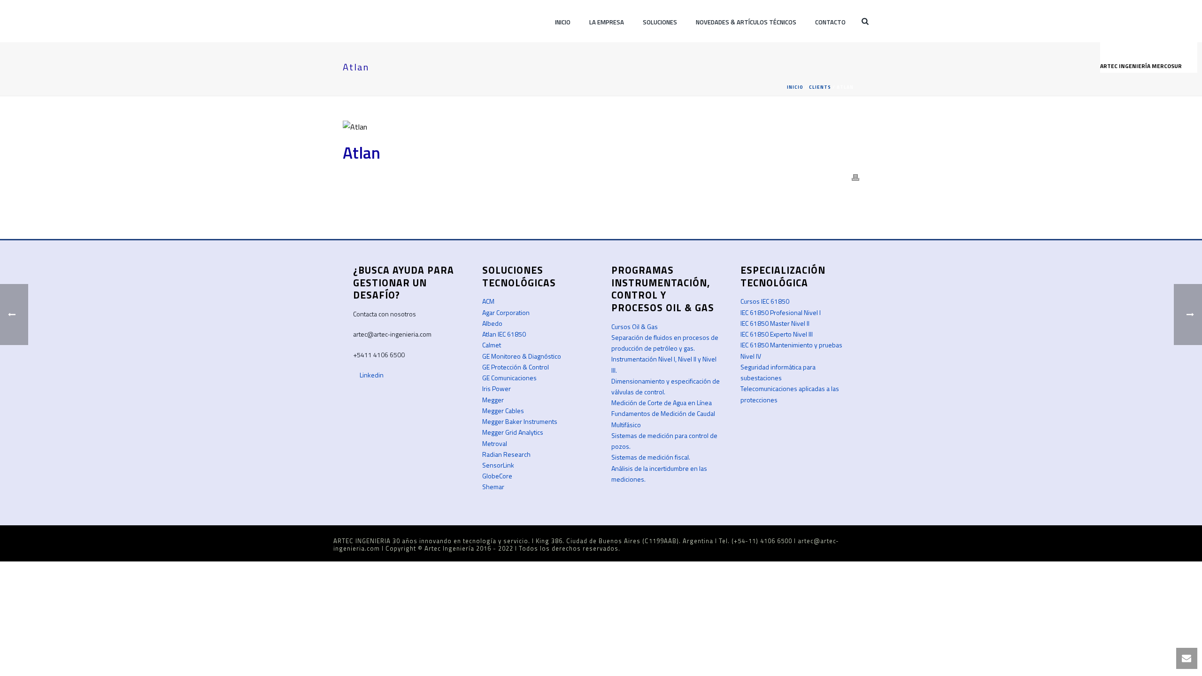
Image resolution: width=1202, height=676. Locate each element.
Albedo (492, 323)
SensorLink (498, 465)
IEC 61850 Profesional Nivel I (780, 312)
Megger (493, 400)
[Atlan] (601, 126)
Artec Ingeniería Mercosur (1141, 65)
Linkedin (371, 375)
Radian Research (506, 454)
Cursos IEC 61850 (764, 301)
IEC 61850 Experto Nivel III (776, 334)
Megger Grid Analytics (512, 432)
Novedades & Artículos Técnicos (746, 22)
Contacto (830, 22)
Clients (820, 87)
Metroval (494, 443)
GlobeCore (497, 476)
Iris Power (496, 388)
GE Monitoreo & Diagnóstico (521, 356)
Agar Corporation (506, 312)
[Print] (855, 176)
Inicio (562, 22)
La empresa (606, 22)
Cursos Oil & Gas (634, 326)
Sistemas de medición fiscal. (650, 457)
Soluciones (660, 22)
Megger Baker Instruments (519, 421)
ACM (488, 301)
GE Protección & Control (515, 367)
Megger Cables (503, 410)
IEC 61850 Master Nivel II (774, 323)
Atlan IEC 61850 (504, 334)
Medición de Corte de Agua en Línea (661, 402)
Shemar (493, 487)
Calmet (491, 345)
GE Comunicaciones (509, 378)
